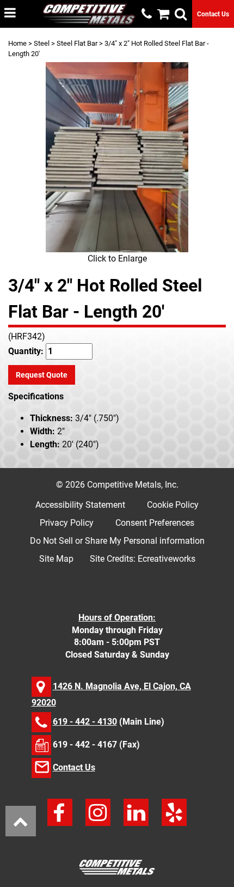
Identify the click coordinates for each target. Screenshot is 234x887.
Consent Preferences (154, 523)
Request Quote (41, 374)
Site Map (56, 559)
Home (17, 43)
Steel (42, 43)
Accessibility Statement (80, 505)
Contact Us (213, 14)
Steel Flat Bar (77, 43)
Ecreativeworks (166, 559)
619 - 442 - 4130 (85, 721)
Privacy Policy (67, 523)
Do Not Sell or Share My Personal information (117, 541)
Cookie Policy (173, 505)
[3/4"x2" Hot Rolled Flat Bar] (117, 157)
